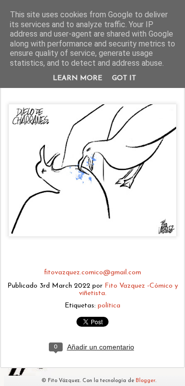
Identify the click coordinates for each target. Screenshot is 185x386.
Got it (124, 78)
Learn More (77, 78)
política (109, 305)
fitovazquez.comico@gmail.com (92, 272)
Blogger (145, 381)
